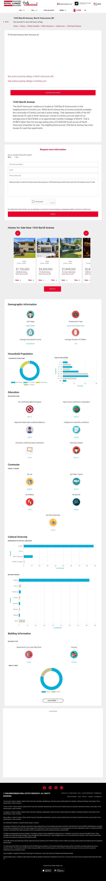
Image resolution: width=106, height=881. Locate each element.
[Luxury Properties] (83, 4)
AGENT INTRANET (72, 796)
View (30, 280)
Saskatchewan (46, 801)
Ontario (14, 801)
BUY (20, 10)
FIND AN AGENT (49, 10)
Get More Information (53, 93)
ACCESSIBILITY (98, 796)
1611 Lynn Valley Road (68, 272)
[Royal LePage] (20, 4)
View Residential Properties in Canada (13, 823)
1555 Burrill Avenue (21, 272)
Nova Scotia (92, 801)
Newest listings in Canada (31, 823)
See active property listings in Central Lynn (27, 81)
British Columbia (31, 801)
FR (85, 10)
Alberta (23, 801)
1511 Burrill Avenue (44, 272)
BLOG (79, 793)
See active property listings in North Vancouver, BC (31, 76)
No (10, 157)
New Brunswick (55, 801)
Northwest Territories (82, 801)
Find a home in (7, 801)
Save (17, 280)
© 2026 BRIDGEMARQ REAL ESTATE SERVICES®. (21, 793)
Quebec (19, 801)
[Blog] (97, 3)
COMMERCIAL (98, 793)
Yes (17, 157)
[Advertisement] (53, 744)
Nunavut (18, 803)
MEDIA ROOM (73, 793)
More (62, 10)
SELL (32, 10)
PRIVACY (84, 796)
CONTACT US (64, 793)
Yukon (13, 803)
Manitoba (39, 801)
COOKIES (90, 796)
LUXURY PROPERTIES (87, 793)
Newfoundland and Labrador (68, 801)
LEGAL (79, 796)
